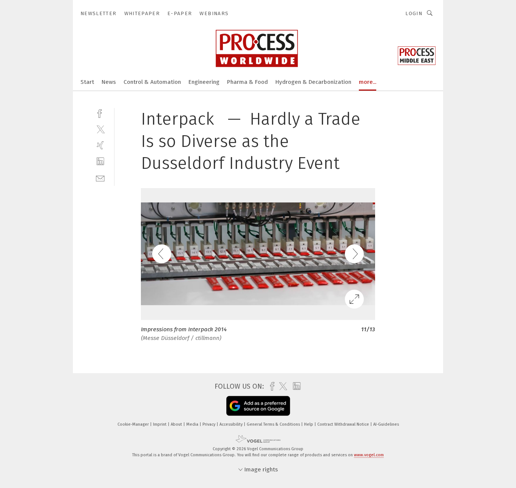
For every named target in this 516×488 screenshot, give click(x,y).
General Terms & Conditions (274, 424)
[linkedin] (100, 161)
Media (192, 424)
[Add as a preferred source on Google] (258, 406)
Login (413, 13)
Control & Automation (152, 82)
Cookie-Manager (133, 424)
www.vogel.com (369, 454)
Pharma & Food (247, 82)
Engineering (203, 82)
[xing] (100, 145)
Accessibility (231, 424)
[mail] (100, 177)
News (109, 82)
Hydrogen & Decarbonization (313, 82)
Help (309, 424)
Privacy (209, 424)
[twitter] (100, 129)
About (177, 424)
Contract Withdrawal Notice (343, 424)
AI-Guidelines (386, 424)
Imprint (160, 424)
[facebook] (100, 112)
